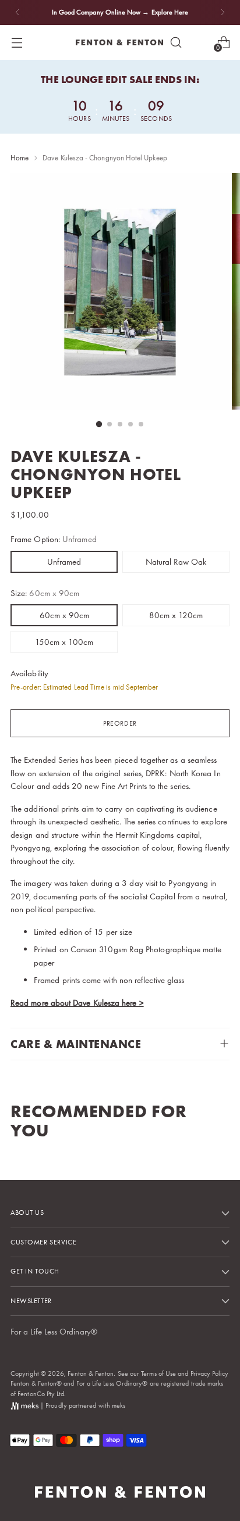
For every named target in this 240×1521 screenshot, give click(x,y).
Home (19, 158)
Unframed (64, 562)
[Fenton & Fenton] (119, 42)
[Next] (222, 12)
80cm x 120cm (176, 615)
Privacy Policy (209, 1373)
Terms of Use (158, 1373)
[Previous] (17, 12)
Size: (44, 593)
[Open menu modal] (17, 42)
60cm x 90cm (64, 615)
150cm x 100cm (64, 642)
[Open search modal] (176, 42)
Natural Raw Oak (176, 562)
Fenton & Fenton (91, 1373)
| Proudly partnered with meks (81, 1405)
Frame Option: (53, 539)
